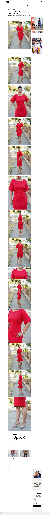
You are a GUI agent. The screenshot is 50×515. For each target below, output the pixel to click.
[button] (45, 1)
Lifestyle (25, 5)
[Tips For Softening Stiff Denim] (13, 453)
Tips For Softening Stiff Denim (13, 458)
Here (38, 34)
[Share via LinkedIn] (12, 445)
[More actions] (30, 9)
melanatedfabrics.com (37, 54)
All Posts (9, 5)
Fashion (17, 5)
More (27, 5)
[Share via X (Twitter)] (10, 445)
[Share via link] (14, 445)
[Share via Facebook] (8, 445)
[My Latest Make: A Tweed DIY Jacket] (25, 453)
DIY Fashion (12, 5)
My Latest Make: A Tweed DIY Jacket (25, 458)
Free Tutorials (20, 5)
